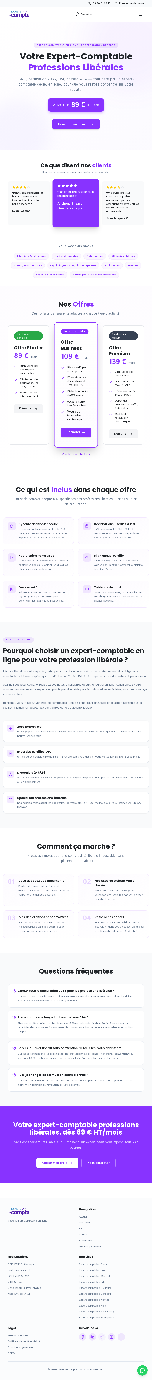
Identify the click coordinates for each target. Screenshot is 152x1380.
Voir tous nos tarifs (74, 454)
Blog (81, 1228)
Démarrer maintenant (73, 124)
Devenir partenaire (90, 1246)
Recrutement (87, 1240)
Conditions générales (20, 1347)
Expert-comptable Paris (93, 1264)
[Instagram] (111, 1337)
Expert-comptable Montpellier (96, 1318)
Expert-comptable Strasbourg (96, 1312)
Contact (84, 1234)
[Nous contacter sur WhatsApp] (142, 1370)
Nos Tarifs (85, 1223)
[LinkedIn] (92, 1337)
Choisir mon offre (54, 1163)
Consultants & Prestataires (24, 1288)
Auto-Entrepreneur (19, 1294)
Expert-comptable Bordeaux (95, 1294)
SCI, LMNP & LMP (18, 1276)
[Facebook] (82, 1337)
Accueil (83, 1217)
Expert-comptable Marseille (95, 1276)
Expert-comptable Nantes (94, 1300)
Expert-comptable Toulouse (95, 1288)
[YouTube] (121, 1337)
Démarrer (26, 408)
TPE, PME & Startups (21, 1264)
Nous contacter (98, 1163)
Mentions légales (18, 1335)
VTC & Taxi (15, 1282)
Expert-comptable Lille (92, 1282)
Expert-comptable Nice (92, 1306)
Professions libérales (20, 1270)
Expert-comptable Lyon (92, 1270)
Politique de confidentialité (24, 1341)
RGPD (11, 1353)
